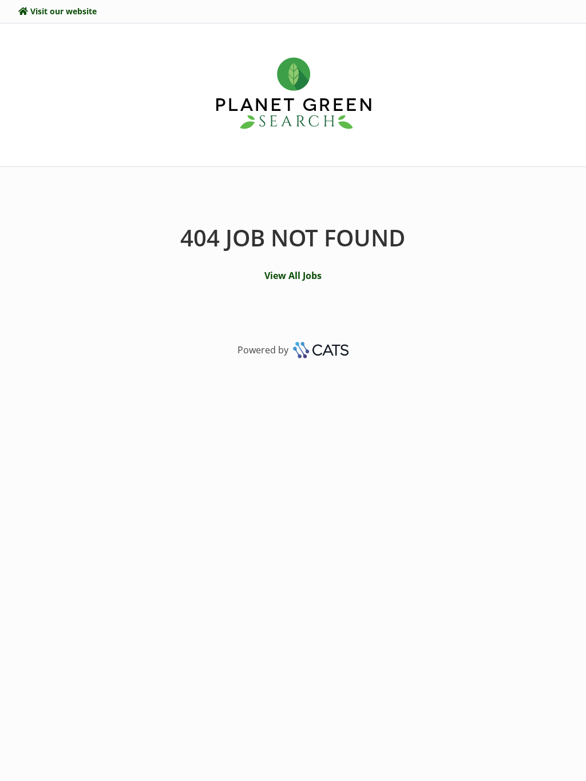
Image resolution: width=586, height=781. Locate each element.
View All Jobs (293, 275)
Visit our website (63, 11)
